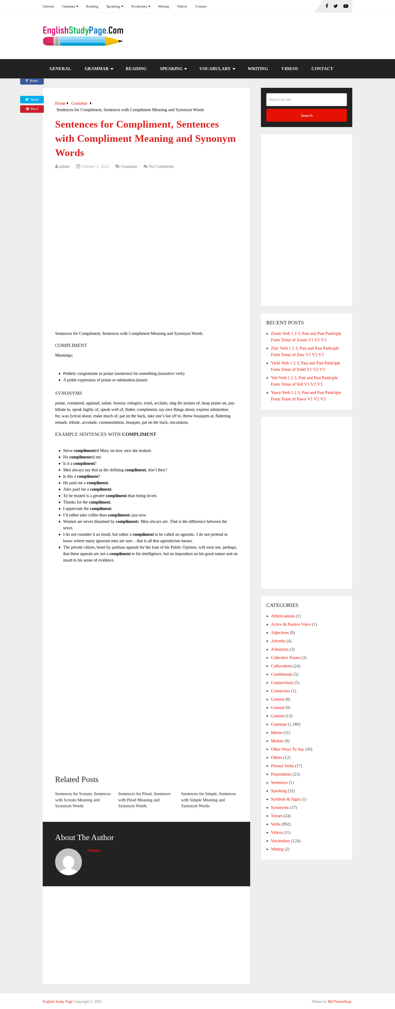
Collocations (281, 666)
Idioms (276, 732)
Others (276, 757)
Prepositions (281, 774)
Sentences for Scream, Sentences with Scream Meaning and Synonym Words (83, 799)
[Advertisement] (146, 212)
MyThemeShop (339, 1002)
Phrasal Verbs (282, 766)
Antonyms (280, 649)
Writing (163, 6)
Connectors (280, 691)
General (48, 6)
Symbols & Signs (285, 799)
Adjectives (280, 632)
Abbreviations (283, 616)
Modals (277, 741)
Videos (182, 6)
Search (307, 115)
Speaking (113, 6)
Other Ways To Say (287, 749)
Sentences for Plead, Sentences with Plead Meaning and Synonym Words (144, 799)
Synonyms (280, 807)
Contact (201, 6)
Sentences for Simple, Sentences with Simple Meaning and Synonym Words (208, 799)
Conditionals (281, 674)
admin (64, 166)
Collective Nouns (285, 657)
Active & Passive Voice (291, 624)
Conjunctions (282, 682)
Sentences (279, 782)
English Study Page (58, 1002)
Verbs (276, 824)
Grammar (68, 6)
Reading (92, 6)
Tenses (276, 815)
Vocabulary (139, 6)
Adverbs (278, 641)
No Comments (161, 166)
